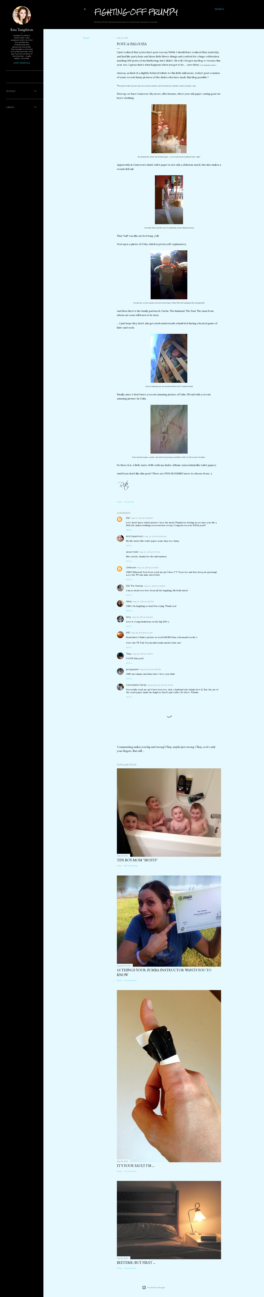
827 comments (131, 866)
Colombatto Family (136, 685)
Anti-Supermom (134, 536)
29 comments (130, 980)
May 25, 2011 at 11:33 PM (150, 669)
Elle (128, 518)
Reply (129, 530)
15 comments (130, 1268)
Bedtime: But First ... (136, 1262)
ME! (128, 632)
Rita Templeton (21, 29)
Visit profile (21, 63)
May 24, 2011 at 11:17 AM (149, 552)
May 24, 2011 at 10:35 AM (142, 518)
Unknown (131, 567)
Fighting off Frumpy (136, 12)
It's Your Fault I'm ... (135, 1165)
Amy (128, 617)
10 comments (130, 1171)
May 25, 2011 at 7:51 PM (143, 654)
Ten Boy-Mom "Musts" (137, 860)
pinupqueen (132, 669)
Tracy (129, 653)
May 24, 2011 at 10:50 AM (156, 536)
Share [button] (86, 38)
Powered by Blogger (156, 1287)
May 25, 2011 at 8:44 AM (141, 633)
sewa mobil (132, 552)
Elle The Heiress (134, 585)
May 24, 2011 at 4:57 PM (143, 601)
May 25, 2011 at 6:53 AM (142, 617)
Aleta (129, 601)
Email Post (129, 502)
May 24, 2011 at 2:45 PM (148, 567)
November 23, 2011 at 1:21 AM (160, 685)
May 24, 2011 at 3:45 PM (154, 586)
